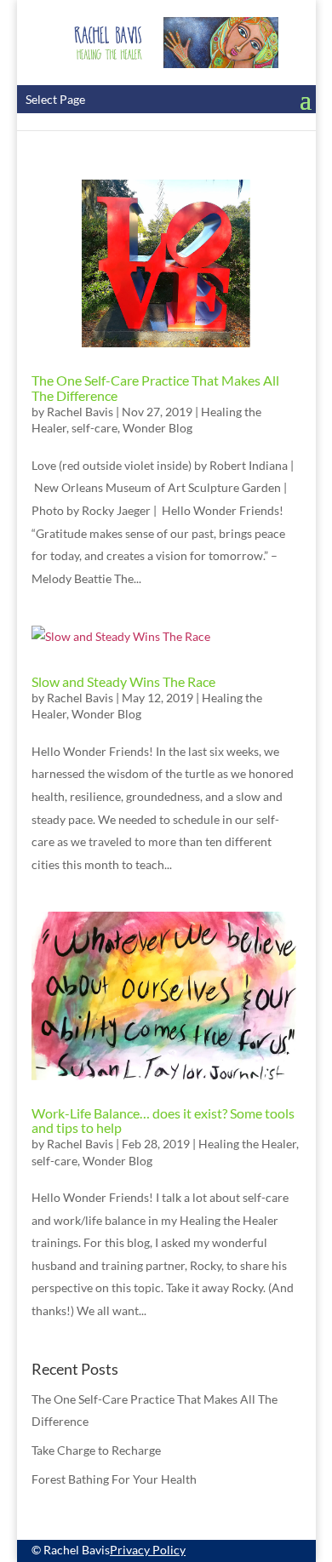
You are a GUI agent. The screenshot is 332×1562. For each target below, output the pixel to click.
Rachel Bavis (80, 411)
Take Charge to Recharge (96, 1450)
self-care (94, 428)
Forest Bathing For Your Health (114, 1479)
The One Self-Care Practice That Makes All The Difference (155, 387)
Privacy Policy (148, 1549)
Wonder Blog (157, 428)
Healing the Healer (247, 1143)
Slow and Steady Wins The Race (123, 681)
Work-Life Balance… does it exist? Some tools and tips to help (163, 1120)
